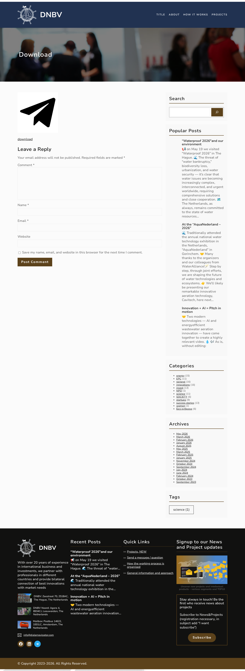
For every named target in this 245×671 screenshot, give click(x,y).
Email (23, 221)
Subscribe (202, 637)
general (180, 381)
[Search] (217, 112)
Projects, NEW (137, 552)
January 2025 (184, 458)
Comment (26, 165)
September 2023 (186, 482)
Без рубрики (184, 409)
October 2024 (184, 464)
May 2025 (182, 449)
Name (23, 205)
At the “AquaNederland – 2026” (201, 226)
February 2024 (184, 476)
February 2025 (184, 454)
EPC (178, 378)
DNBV (51, 15)
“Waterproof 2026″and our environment (202, 142)
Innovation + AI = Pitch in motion (201, 310)
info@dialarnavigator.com (38, 635)
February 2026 (184, 440)
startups (181, 400)
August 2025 (183, 446)
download (25, 139)
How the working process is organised (145, 565)
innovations (183, 385)
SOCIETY (181, 397)
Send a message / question (145, 557)
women (180, 406)
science (180, 393)
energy (180, 375)
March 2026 (183, 437)
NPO (179, 390)
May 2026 (182, 433)
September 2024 (186, 467)
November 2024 (185, 461)
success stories (185, 403)
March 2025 (183, 452)
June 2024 (182, 473)
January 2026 (184, 442)
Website (24, 237)
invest (179, 388)
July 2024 (181, 470)
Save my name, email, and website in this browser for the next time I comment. (82, 252)
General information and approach (150, 573)
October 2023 (184, 479)
